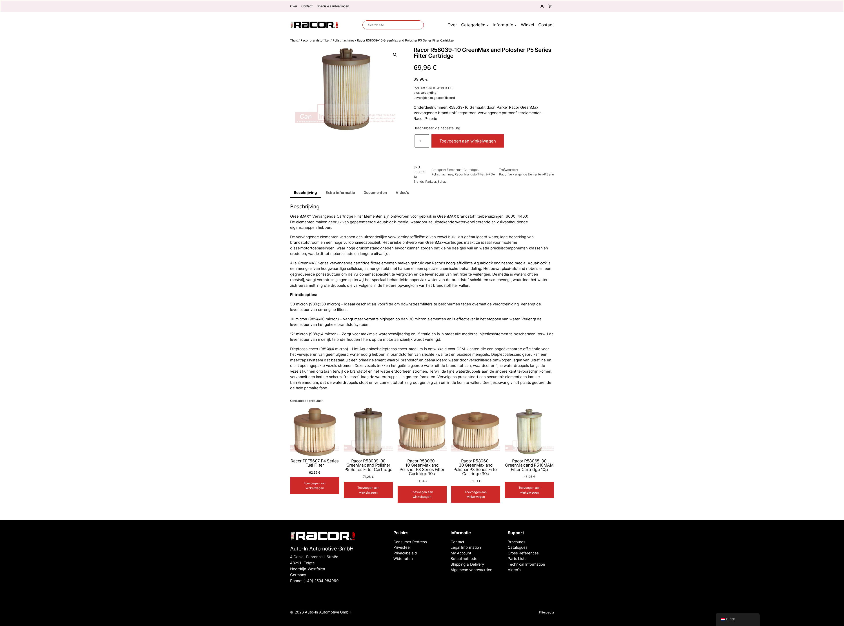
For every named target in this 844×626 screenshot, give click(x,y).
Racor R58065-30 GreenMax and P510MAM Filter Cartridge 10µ (529, 465)
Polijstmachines (343, 40)
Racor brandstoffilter (315, 40)
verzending (428, 92)
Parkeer (430, 181)
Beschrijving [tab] (305, 192)
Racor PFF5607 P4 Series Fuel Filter (315, 463)
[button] (395, 55)
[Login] (542, 6)
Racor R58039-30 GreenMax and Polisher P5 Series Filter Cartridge (368, 465)
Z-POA (490, 174)
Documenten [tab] (375, 192)
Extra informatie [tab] (340, 192)
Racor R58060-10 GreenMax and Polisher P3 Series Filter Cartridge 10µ (422, 467)
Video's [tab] (402, 192)
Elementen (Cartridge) (462, 169)
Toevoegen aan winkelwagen (467, 141)
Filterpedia (546, 612)
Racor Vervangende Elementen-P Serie (526, 174)
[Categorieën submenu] (487, 25)
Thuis (294, 40)
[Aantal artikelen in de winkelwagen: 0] (550, 6)
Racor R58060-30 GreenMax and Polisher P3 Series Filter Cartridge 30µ (475, 467)
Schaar (442, 181)
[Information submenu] (515, 25)
